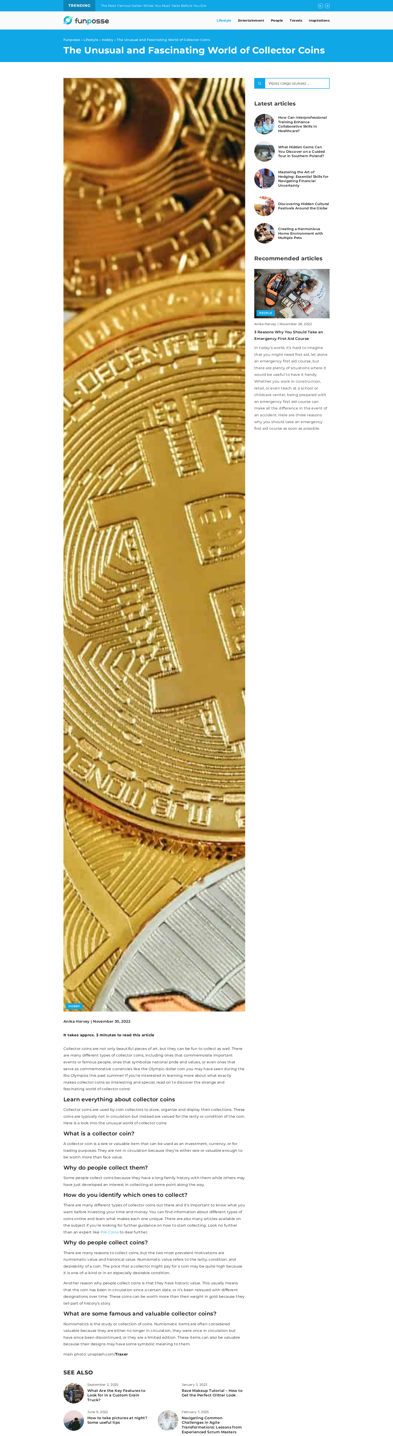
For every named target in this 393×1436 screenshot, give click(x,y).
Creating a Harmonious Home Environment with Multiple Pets (300, 233)
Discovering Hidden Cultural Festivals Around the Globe (303, 206)
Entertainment (251, 20)
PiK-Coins (110, 1232)
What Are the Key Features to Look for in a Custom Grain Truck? (116, 1395)
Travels (296, 20)
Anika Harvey (76, 1021)
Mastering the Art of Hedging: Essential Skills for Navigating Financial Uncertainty (303, 179)
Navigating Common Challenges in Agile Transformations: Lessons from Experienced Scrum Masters (212, 1425)
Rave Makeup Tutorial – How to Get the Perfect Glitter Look (212, 1393)
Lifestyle (224, 20)
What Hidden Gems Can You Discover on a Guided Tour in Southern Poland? (301, 151)
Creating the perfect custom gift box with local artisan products (155, 6)
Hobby (74, 1006)
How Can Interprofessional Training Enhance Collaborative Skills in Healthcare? (302, 124)
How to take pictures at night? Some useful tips (117, 1420)
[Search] (259, 83)
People (277, 20)
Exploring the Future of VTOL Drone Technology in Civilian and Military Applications (289, 339)
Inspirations (319, 20)
